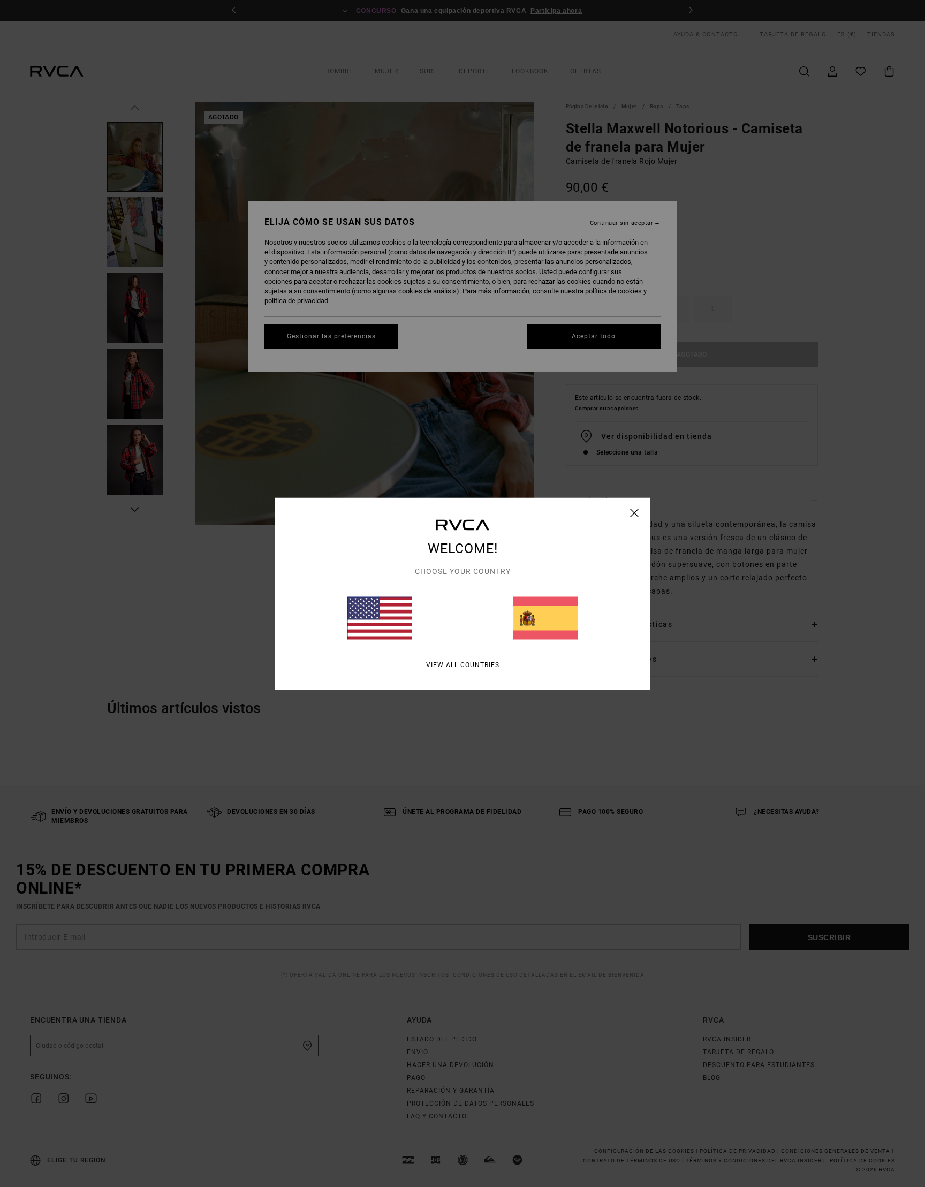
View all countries (462, 664)
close (634, 512)
